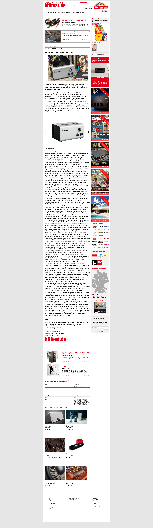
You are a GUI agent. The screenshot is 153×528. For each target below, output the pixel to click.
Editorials (51, 510)
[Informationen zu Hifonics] (106, 236)
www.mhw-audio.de (78, 390)
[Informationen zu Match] (100, 239)
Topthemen (51, 508)
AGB (93, 501)
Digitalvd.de (73, 499)
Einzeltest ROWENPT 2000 (48, 428)
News (45, 12)
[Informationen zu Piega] (106, 242)
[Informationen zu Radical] (94, 245)
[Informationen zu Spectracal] (100, 245)
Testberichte (51, 12)
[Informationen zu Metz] (106, 239)
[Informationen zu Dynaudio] (100, 230)
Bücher (50, 499)
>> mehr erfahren (96, 42)
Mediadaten (95, 499)
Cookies (94, 503)
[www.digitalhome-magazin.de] (94, 259)
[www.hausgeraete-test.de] (100, 259)
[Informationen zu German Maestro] (106, 233)
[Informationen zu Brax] (94, 230)
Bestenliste (57, 12)
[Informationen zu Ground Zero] (94, 236)
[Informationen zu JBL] (94, 239)
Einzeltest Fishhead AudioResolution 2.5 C (50, 483)
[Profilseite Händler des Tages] (100, 312)
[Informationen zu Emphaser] (106, 230)
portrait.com (73, 501)
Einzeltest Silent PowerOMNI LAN (70, 428)
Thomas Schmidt (99, 51)
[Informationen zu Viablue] (94, 248)
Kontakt (94, 504)
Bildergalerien (52, 504)
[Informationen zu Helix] (100, 236)
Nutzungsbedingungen (97, 506)
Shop (83, 12)
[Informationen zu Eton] (100, 233)
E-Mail (98, 53)
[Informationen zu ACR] (94, 227)
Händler (73, 12)
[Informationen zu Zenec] (106, 248)
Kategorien (68, 12)
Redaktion (51, 502)
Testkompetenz (52, 501)
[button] (89, 132)
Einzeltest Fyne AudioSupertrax (70, 483)
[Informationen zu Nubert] (100, 242)
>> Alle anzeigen (85, 28)
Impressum (94, 498)
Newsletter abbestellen (98, 331)
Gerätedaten (52, 503)
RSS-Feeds (51, 507)
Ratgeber (78, 12)
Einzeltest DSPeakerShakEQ (69, 455)
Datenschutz (95, 502)
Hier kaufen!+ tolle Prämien (104, 11)
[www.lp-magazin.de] (94, 265)
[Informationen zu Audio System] (100, 227)
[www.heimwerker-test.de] (106, 259)
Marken (63, 12)
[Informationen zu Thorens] (106, 245)
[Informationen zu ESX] (94, 233)
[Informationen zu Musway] (94, 242)
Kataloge (51, 506)
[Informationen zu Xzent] (100, 248)
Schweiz (95, 294)
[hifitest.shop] (99, 265)
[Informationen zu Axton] (106, 227)
